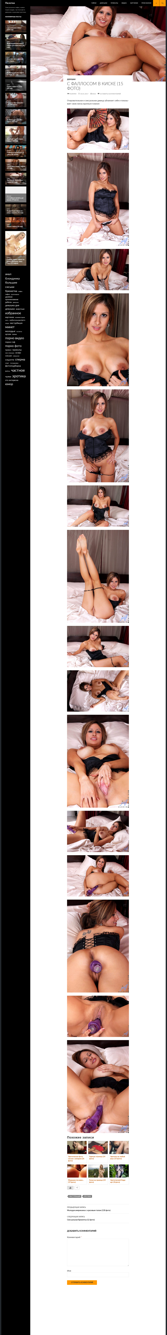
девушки (10, 309)
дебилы (8, 302)
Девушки (103, 3)
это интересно (11, 380)
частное (18, 370)
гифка (20, 291)
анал (8, 274)
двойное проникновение (11, 298)
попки (14, 334)
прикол (8, 350)
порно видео (14, 338)
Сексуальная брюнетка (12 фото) (81, 1218)
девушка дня (12, 305)
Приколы (114, 3)
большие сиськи (11, 284)
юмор (9, 384)
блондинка (12, 278)
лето (6, 320)
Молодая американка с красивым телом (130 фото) (89, 1209)
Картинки (134, 3)
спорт (7, 363)
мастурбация (74, 1196)
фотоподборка (13, 366)
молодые (10, 331)
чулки (8, 377)
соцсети (9, 360)
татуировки (14, 363)
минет (10, 327)
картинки (9, 317)
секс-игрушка (9, 353)
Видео (124, 3)
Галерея (73, 94)
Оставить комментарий (110, 94)
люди (7, 323)
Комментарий (74, 1237)
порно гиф (10, 342)
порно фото (13, 346)
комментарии (20, 317)
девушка (16, 302)
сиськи (8, 356)
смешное (16, 356)
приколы (17, 350)
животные (20, 309)
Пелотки (10, 3)
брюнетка (11, 291)
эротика (87, 1196)
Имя (69, 1271)
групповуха (15, 294)
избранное (13, 313)
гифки (7, 294)
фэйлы (7, 371)
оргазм (8, 334)
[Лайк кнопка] (70, 1188)
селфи (18, 353)
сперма (20, 359)
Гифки (93, 3)
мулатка (19, 331)
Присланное (146, 3)
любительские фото (17, 320)
